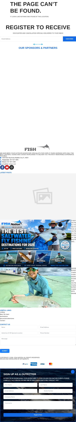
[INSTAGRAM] (11, 167)
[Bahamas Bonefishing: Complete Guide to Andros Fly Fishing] (35, 287)
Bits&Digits (24, 359)
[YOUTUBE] (7, 167)
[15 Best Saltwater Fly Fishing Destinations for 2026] (35, 243)
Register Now (38, 415)
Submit (5, 351)
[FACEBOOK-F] (2, 167)
